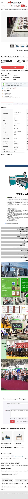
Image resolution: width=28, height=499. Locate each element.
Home (2, 9)
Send (12, 421)
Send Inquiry (13, 67)
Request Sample (24, 70)
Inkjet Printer (15, 458)
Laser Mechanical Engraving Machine (9, 471)
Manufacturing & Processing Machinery (12, 9)
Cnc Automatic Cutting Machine (8, 486)
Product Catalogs (19, 456)
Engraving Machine (23, 9)
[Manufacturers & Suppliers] (14, 2)
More (2, 489)
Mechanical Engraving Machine (7, 458)
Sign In (3, 98)
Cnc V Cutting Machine (7, 483)
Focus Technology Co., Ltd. (16, 493)
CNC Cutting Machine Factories (21, 480)
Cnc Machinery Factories (7, 480)
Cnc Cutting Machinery (18, 483)
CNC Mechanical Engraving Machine (9, 474)
